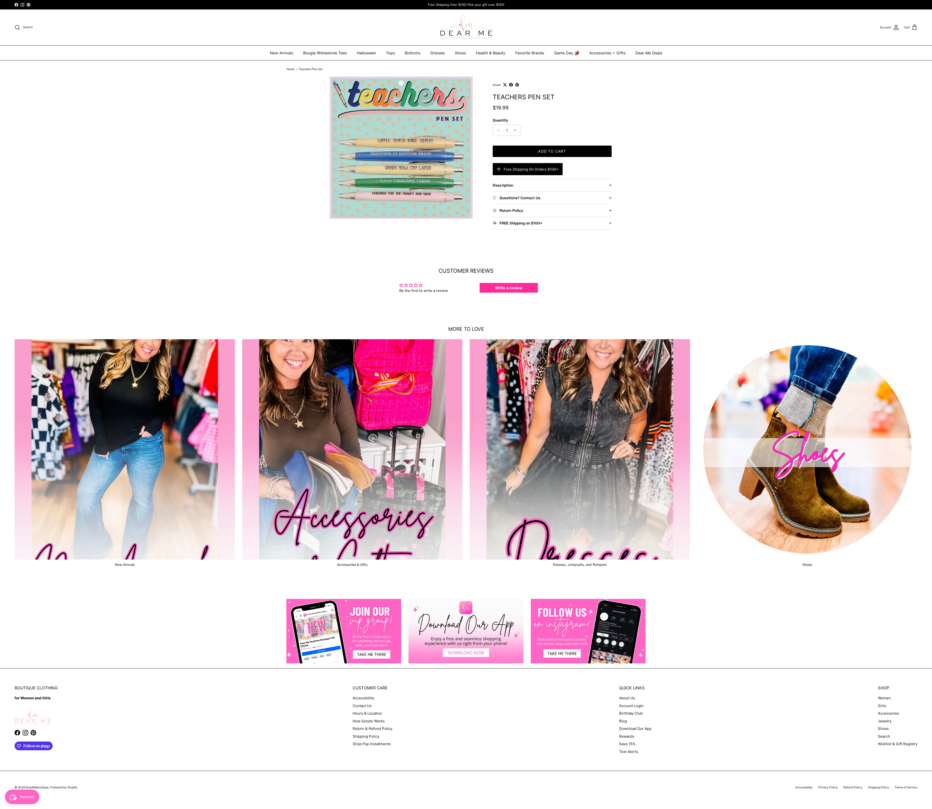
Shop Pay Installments (372, 744)
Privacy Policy (828, 787)
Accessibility (363, 698)
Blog (623, 721)
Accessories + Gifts (607, 52)
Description (503, 185)
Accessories (888, 713)
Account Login (631, 705)
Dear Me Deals (648, 52)
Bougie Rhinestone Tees (325, 52)
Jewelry (884, 721)
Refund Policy (852, 787)
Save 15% (627, 744)
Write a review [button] (509, 287)
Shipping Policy (366, 736)
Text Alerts (628, 751)
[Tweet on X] (505, 85)
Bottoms (412, 52)
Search (884, 736)
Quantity (500, 120)
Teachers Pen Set (311, 69)
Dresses (437, 52)
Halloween (366, 52)
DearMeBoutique (37, 787)
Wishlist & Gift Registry (897, 744)
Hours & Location (367, 713)
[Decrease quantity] (497, 130)
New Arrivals (281, 52)
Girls (882, 705)
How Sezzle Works (369, 721)
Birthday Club (631, 713)
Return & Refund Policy (372, 728)
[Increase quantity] (516, 130)
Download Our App (635, 728)
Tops (390, 52)
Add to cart (552, 151)
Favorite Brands (529, 52)
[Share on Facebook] (511, 85)
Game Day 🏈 (566, 52)
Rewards (626, 736)
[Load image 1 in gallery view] (401, 147)
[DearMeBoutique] (466, 27)
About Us (627, 698)
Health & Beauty (490, 52)
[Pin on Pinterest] (517, 85)
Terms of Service (906, 787)
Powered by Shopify (64, 787)
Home (290, 69)
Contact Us (362, 705)
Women (884, 698)
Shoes (460, 52)
